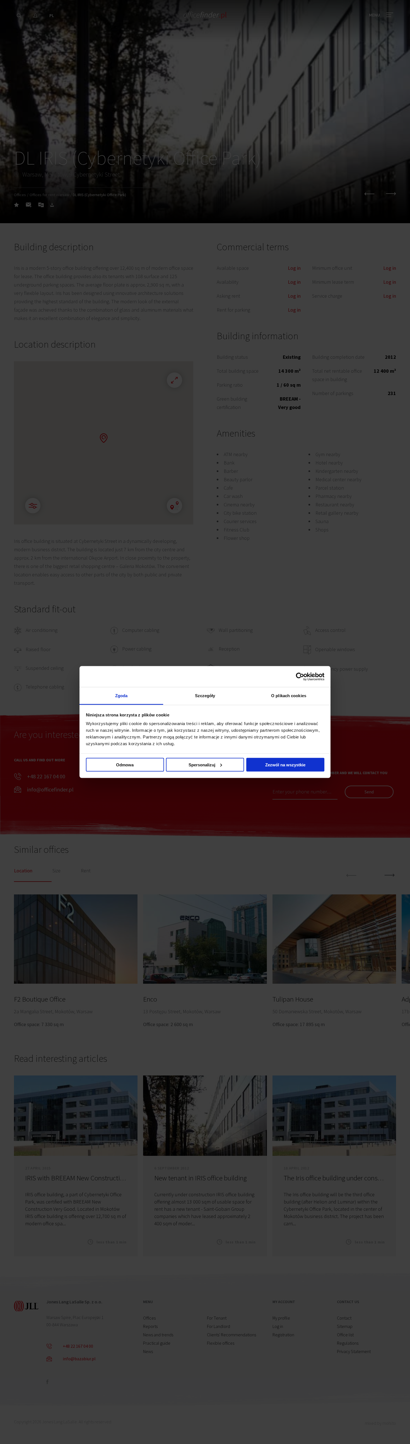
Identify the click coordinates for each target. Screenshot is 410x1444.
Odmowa (125, 764)
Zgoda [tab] (121, 695)
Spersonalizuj (202, 764)
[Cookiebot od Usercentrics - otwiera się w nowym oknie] (300, 676)
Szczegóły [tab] (205, 695)
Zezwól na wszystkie (285, 764)
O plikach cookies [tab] (288, 695)
